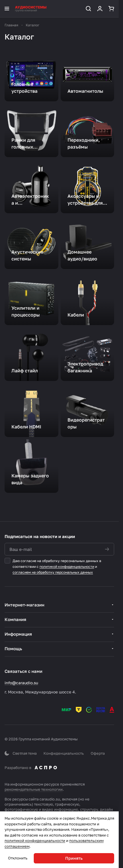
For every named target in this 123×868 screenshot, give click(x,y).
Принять (74, 858)
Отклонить (17, 858)
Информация (18, 633)
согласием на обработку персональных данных (53, 572)
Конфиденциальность (63, 753)
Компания (15, 619)
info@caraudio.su (21, 682)
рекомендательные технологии (34, 789)
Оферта (98, 753)
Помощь (13, 648)
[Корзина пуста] (111, 8)
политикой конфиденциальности (66, 566)
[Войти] (100, 8)
